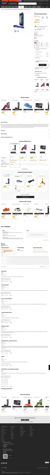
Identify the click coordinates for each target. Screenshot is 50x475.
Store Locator (2, 435)
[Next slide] (49, 82)
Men (6, 6)
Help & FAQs (2, 434)
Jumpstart (21, 435)
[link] (37, 16)
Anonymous (3, 327)
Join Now (31, 421)
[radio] (35, 34)
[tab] (36, 44)
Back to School (47, 7)
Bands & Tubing (20, 9)
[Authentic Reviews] (4, 245)
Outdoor (26, 6)
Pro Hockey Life (12, 434)
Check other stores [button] (37, 57)
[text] (37, 91)
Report (11, 281)
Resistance (16, 9)
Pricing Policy (31, 434)
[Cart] (47, 3)
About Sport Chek (22, 428)
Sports (16, 6)
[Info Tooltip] (38, 61)
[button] (35, 3)
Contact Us (2, 438)
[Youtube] (6, 463)
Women (3, 6)
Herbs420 (2, 286)
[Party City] (20, 1)
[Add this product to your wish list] (48, 65)
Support (35, 0)
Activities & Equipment (21, 7)
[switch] (3, 157)
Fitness (13, 9)
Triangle (11, 431)
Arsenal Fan (3, 342)
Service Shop (2, 431)
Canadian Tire (12, 428)
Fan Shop (29, 7)
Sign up (5, 446)
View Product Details (43, 17)
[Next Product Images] (31, 22)
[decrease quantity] (35, 65)
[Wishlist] (44, 3)
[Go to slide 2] (18, 31)
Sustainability (21, 434)
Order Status (40, 3)
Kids (9, 6)
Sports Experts (12, 435)
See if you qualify (39, 29)
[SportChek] (14, 1)
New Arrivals (43, 7)
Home (3, 9)
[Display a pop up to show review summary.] (39, 112)
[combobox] (45, 266)
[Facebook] (1, 463)
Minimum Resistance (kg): (37, 35)
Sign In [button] (47, 0)
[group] (6, 112)
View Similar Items (47, 17)
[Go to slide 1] (15, 31)
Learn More (4, 452)
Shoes (13, 6)
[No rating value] (22, 160)
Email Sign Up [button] (31, 0)
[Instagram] (4, 463)
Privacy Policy (31, 428)
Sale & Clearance (39, 7)
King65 (2, 272)
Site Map (31, 431)
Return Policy (31, 435)
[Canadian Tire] (11, 1)
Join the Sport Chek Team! (23, 431)
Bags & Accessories (33, 7)
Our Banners (12, 438)
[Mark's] (17, 1)
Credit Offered (26, 0)
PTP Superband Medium (40, 14)
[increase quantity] (37, 65)
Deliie (2, 370)
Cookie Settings (2, 441)
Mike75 (2, 313)
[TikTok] (3, 463)
